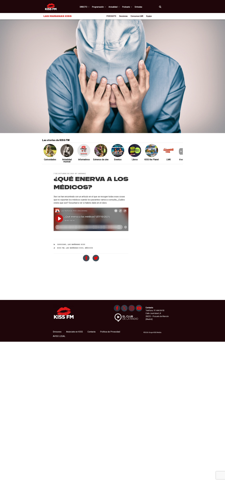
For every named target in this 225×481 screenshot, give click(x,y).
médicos (89, 248)
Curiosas (61, 244)
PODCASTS (111, 16)
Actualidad (113, 7)
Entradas (138, 7)
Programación (98, 7)
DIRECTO (83, 7)
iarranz (82, 173)
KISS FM (61, 248)
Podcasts (126, 7)
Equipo (149, 16)
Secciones (123, 16)
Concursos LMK (137, 16)
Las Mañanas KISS (76, 244)
